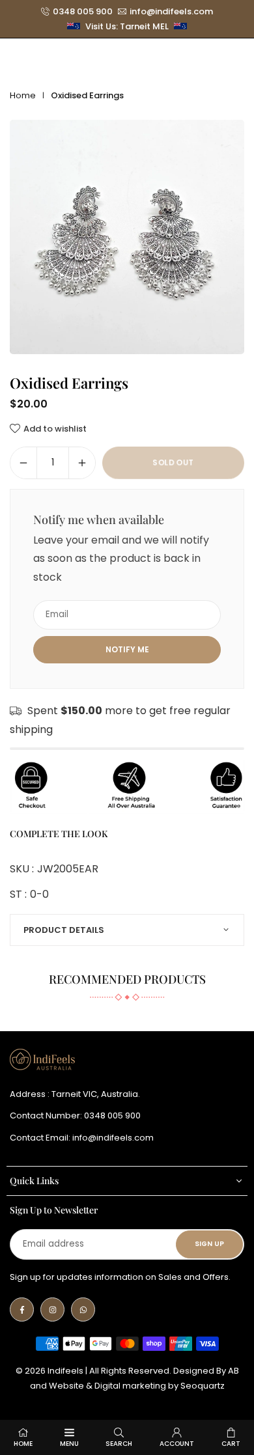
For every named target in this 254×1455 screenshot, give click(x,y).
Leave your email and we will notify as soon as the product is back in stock (121, 559)
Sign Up (209, 1244)
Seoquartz (202, 1385)
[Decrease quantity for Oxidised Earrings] (23, 462)
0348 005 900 (83, 12)
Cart (230, 1443)
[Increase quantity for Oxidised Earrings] (82, 462)
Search (119, 1443)
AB (233, 1371)
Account (177, 1443)
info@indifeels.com (171, 12)
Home (23, 95)
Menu (69, 1443)
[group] (127, 237)
